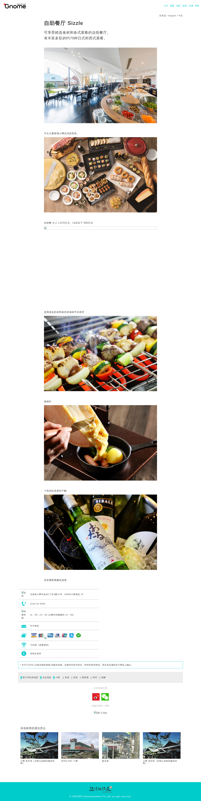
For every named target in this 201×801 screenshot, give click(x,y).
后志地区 (47, 677)
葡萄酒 (85, 677)
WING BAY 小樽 (69, 761)
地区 (178, 6)
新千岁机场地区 (30, 677)
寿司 (95, 677)
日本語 (162, 15)
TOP (165, 6)
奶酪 (103, 677)
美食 (67, 677)
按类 (184, 6)
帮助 (197, 6)
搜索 (172, 6)
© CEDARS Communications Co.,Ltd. (90, 796)
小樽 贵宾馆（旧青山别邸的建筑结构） (37, 762)
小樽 (57, 677)
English (172, 15)
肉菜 (75, 677)
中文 (180, 15)
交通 (191, 6)
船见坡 (105, 761)
